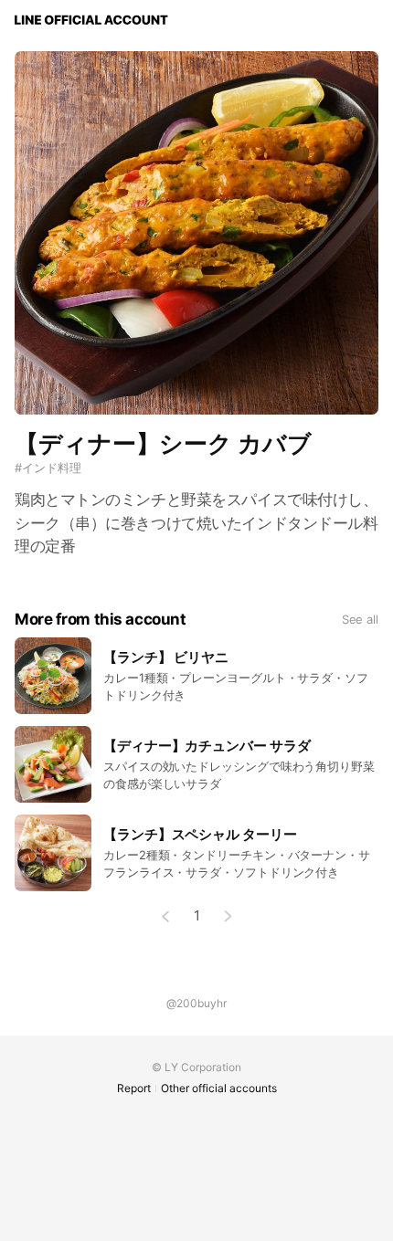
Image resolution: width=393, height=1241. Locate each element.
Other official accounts (219, 1088)
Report (134, 1088)
